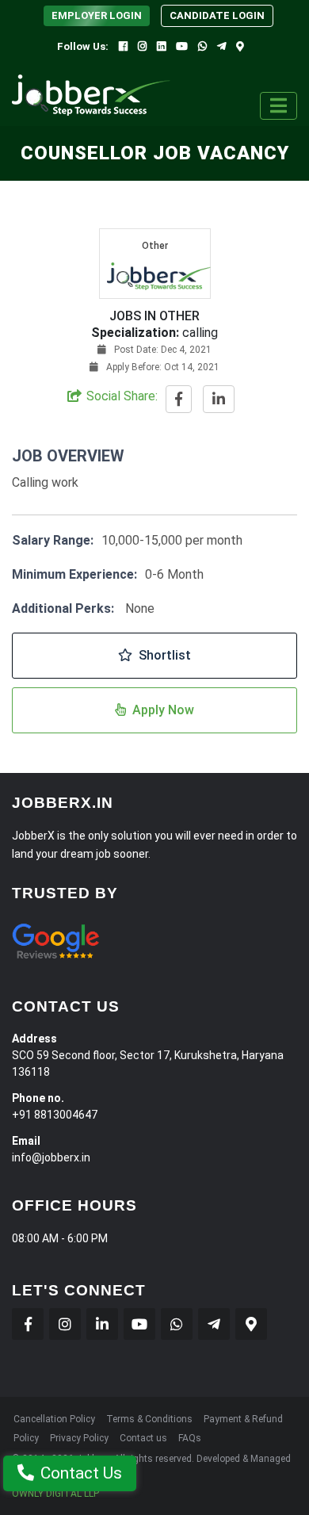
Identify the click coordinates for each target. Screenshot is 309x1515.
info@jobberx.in (51, 1157)
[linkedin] (219, 399)
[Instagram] (142, 46)
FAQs (189, 1438)
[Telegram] (221, 46)
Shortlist (165, 655)
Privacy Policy (79, 1438)
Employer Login (97, 15)
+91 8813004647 (54, 1114)
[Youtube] (182, 46)
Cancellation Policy (54, 1419)
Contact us (143, 1438)
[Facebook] (123, 46)
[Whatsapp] (202, 46)
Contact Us (81, 1472)
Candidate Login (217, 15)
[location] (251, 1324)
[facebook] (179, 399)
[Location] (240, 46)
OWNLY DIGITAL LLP (55, 1493)
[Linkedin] (161, 46)
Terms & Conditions (149, 1419)
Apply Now (163, 709)
